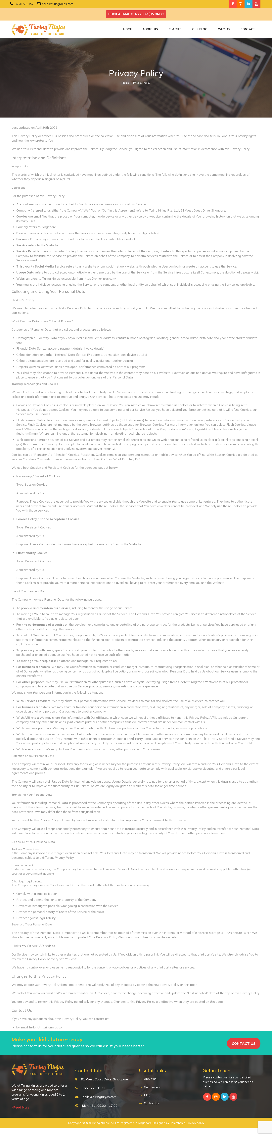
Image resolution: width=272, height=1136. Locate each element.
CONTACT (248, 29)
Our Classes (152, 1087)
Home (125, 82)
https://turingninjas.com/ (100, 278)
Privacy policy (195, 1123)
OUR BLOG (199, 29)
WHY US (224, 29)
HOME (127, 29)
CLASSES (175, 29)
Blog (147, 1095)
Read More (21, 1107)
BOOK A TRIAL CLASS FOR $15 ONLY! (136, 14)
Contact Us (151, 1103)
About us (150, 1079)
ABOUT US (150, 29)
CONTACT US (244, 1043)
